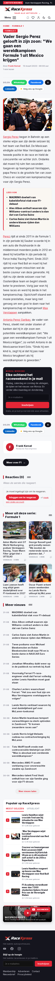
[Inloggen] (38, 17)
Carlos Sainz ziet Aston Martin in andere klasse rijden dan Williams (29, 222)
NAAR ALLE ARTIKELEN (28, 13)
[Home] (18, 9)
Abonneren (42, 910)
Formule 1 (18, 26)
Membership (9, 971)
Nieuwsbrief (9, 974)
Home (6, 26)
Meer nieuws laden (27, 791)
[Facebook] (11, 948)
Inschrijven (27, 405)
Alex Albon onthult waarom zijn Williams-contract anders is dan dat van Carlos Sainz (29, 211)
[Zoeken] (49, 17)
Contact (36, 971)
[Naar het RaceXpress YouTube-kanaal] (27, 914)
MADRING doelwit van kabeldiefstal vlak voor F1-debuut (25, 200)
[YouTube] (4, 948)
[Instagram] (19, 948)
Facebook (36, 82)
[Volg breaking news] (27, 17)
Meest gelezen (15, 809)
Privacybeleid (24, 974)
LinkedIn (10, 89)
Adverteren (23, 971)
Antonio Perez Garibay (16, 319)
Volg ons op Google (32, 89)
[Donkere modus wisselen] (43, 17)
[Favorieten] (33, 17)
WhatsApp (19, 82)
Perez (7, 236)
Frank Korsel (14, 66)
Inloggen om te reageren (22, 497)
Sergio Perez (11, 136)
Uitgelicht (33, 809)
